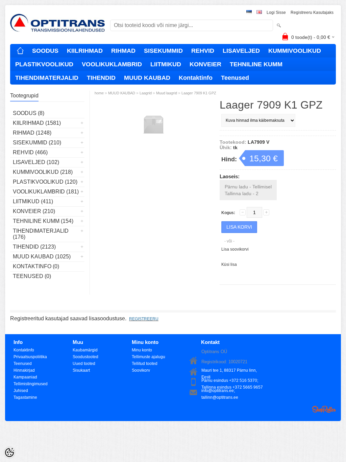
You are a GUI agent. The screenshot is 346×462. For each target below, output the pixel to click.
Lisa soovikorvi (235, 249)
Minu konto (142, 350)
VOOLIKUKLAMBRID (112, 64)
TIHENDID (101, 77)
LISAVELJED (241, 50)
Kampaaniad (25, 377)
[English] (259, 12)
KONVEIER (205, 64)
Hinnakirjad (24, 370)
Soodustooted (85, 356)
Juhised (21, 390)
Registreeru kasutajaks (312, 12)
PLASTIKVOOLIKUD (44, 64)
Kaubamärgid (85, 350)
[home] (20, 50)
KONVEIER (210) (34, 211)
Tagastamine (25, 397)
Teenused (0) (32, 276)
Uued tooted (84, 363)
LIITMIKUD (165, 64)
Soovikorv (141, 370)
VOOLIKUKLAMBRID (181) (46, 191)
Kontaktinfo (196, 77)
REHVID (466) (30, 152)
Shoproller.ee (324, 409)
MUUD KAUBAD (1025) (42, 256)
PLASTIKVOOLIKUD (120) (45, 182)
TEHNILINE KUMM (256, 64)
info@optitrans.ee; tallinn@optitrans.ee (219, 391)
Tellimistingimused (31, 384)
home (99, 93)
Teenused (235, 77)
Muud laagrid (166, 93)
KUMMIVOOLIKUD (294, 50)
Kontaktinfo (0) (36, 266)
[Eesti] (249, 12)
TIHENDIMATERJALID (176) (41, 234)
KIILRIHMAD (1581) (37, 123)
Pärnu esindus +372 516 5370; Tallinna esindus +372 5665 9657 (232, 381)
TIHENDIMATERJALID (46, 77)
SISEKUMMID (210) (37, 142)
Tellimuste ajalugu (148, 356)
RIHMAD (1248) (32, 133)
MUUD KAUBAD (147, 77)
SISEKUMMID (163, 50)
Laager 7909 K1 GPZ (198, 93)
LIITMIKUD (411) (33, 201)
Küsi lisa (229, 264)
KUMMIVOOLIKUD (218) (43, 172)
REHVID (202, 50)
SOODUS (45, 50)
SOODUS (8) (28, 113)
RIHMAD (123, 50)
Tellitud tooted (144, 363)
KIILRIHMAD (85, 50)
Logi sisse (276, 12)
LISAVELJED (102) (36, 162)
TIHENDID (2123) (34, 247)
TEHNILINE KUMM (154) (43, 221)
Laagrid (146, 93)
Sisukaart (81, 370)
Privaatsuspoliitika (30, 356)
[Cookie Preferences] (9, 452)
